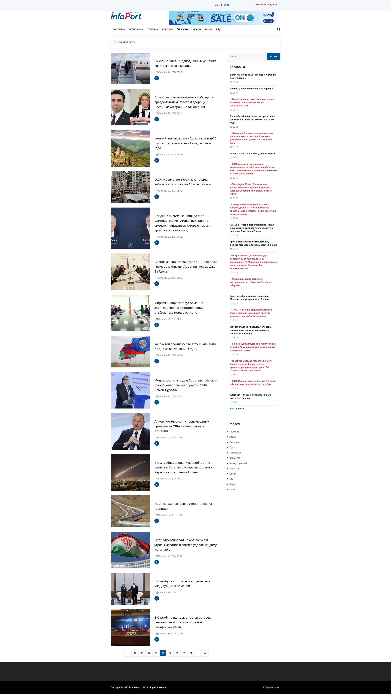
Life (231, 479)
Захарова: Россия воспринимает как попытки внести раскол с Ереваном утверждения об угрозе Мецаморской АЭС (251, 138)
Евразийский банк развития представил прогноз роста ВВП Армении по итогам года (252, 119)
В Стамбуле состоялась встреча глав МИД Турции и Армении (182, 584)
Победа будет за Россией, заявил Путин (252, 153)
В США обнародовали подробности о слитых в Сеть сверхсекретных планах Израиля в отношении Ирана (183, 467)
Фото (232, 489)
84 (149, 653)
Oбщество (183, 29)
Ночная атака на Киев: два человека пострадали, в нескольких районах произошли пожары (250, 330)
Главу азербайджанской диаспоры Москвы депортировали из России (249, 297)
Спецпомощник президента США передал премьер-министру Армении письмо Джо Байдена (185, 267)
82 (134, 653)
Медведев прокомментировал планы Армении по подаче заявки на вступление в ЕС (252, 102)
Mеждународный (238, 463)
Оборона (152, 29)
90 (191, 653)
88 (177, 653)
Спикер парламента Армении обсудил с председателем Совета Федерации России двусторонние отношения (184, 102)
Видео (232, 484)
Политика (119, 29)
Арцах (208, 29)
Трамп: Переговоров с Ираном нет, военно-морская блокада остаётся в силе (253, 243)
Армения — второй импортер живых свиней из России (250, 396)
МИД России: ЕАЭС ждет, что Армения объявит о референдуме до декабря (253, 382)
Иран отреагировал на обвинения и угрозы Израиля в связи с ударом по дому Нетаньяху (185, 545)
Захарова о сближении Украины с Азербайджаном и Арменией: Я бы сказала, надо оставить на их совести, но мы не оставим (253, 209)
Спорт (232, 473)
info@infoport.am (271, 687)
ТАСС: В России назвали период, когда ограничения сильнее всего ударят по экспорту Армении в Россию (252, 228)
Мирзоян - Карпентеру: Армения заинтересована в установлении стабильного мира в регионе (179, 308)
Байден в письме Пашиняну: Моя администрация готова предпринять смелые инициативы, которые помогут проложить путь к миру (183, 223)
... (128, 653)
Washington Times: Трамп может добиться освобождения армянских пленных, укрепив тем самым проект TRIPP (251, 189)
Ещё (218, 29)
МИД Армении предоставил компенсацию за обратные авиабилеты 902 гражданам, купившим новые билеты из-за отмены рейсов (253, 168)
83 (142, 653)
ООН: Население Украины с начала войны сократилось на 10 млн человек (183, 182)
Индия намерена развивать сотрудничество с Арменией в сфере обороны (251, 282)
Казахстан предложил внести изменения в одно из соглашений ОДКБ (185, 346)
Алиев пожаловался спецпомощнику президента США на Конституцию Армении (181, 426)
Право (197, 29)
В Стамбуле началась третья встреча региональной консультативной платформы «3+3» (182, 622)
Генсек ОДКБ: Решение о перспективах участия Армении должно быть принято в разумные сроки (253, 347)
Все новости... (238, 408)
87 (170, 653)
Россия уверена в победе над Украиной (252, 88)
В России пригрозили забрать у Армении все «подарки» (253, 76)
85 (156, 653)
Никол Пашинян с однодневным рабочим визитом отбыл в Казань (185, 63)
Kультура (167, 29)
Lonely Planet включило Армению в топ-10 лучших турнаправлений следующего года (185, 143)
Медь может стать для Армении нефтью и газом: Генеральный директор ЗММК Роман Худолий (185, 385)
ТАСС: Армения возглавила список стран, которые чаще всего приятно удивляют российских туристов (251, 313)
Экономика (136, 29)
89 (184, 653)
